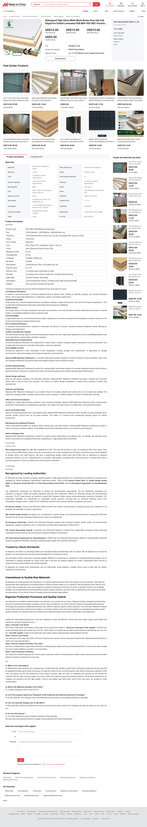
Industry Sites (87, 811)
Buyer (95, 11)
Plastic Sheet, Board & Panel (46, 777)
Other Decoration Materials (24, 777)
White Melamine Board (67, 777)
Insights (128, 811)
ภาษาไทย (108, 814)
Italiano (63, 814)
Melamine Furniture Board (69, 791)
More (115, 45)
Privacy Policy (105, 818)
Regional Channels (99, 811)
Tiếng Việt (123, 814)
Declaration (95, 818)
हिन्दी (102, 814)
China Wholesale (65, 811)
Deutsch (69, 814)
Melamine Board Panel (12, 795)
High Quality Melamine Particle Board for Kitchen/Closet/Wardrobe (135, 179)
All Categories (9, 11)
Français (45, 814)
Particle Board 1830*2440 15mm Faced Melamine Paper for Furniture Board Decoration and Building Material (135, 195)
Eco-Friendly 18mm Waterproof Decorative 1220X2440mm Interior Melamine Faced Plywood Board (135, 275)
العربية (85, 814)
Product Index (111, 811)
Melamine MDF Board (10, 780)
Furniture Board (51, 791)
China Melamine (23, 791)
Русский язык (54, 814)
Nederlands (77, 814)
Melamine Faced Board (87, 777)
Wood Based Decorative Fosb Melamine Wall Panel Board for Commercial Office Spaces (135, 211)
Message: (12, 742)
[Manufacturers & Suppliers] (14, 4)
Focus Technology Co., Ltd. (59, 818)
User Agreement (85, 818)
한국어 (91, 814)
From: (13, 732)
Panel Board (37, 791)
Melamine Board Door (31, 795)
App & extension (118, 11)
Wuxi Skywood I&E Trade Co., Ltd (126, 22)
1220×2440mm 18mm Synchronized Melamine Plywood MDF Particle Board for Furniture (135, 227)
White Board (9, 791)
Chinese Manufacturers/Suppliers (48, 811)
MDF (34, 187)
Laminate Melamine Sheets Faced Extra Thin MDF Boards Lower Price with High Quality (135, 243)
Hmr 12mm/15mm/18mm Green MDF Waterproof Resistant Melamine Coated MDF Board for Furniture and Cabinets (135, 163)
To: (15, 737)
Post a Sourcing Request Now (54, 764)
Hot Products (21, 811)
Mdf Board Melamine (89, 791)
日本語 (97, 814)
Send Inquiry (60, 58)
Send (20, 760)
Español (30, 814)
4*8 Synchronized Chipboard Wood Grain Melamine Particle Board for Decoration (135, 259)
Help (106, 11)
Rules (143, 11)
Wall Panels (7, 777)
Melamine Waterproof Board (52, 795)
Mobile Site (120, 811)
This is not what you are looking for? (29, 764)
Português (38, 814)
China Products (31, 811)
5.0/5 (120, 29)
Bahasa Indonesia (133, 814)
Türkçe (115, 814)
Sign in (142, 6)
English (23, 814)
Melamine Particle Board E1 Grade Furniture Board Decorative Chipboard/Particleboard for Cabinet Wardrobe (135, 308)
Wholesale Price (76, 811)
